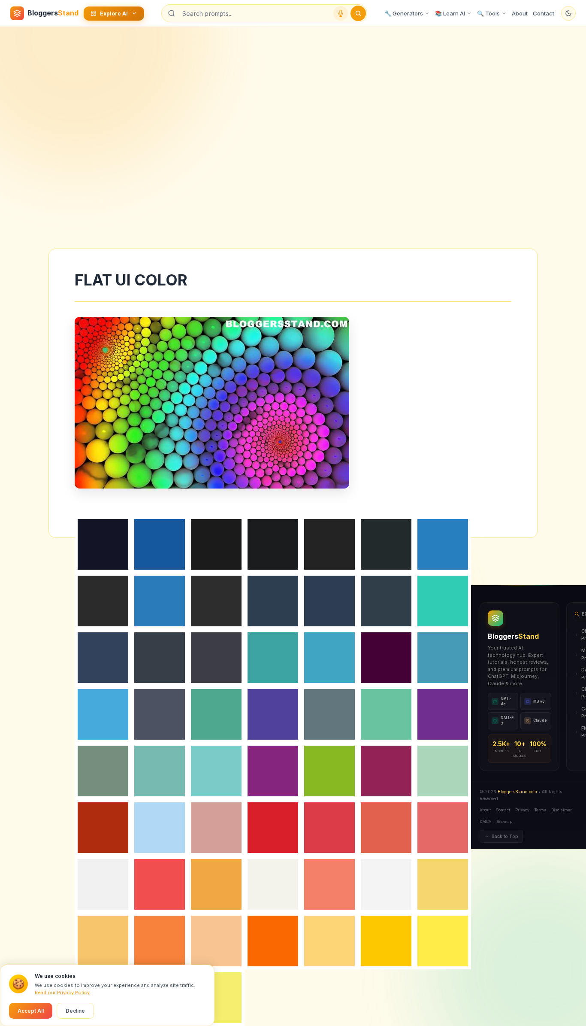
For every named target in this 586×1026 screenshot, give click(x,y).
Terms (540, 809)
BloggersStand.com (517, 791)
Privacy (522, 809)
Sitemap (504, 821)
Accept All (31, 1011)
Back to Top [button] (505, 836)
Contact (543, 13)
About (520, 13)
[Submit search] (358, 13)
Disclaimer (561, 809)
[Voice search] (340, 13)
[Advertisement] (293, 96)
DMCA (485, 821)
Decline (75, 1011)
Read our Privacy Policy (62, 993)
